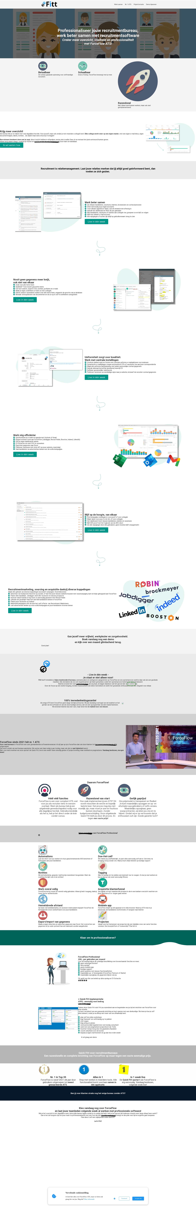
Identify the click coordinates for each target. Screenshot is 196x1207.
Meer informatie (89, 1199)
